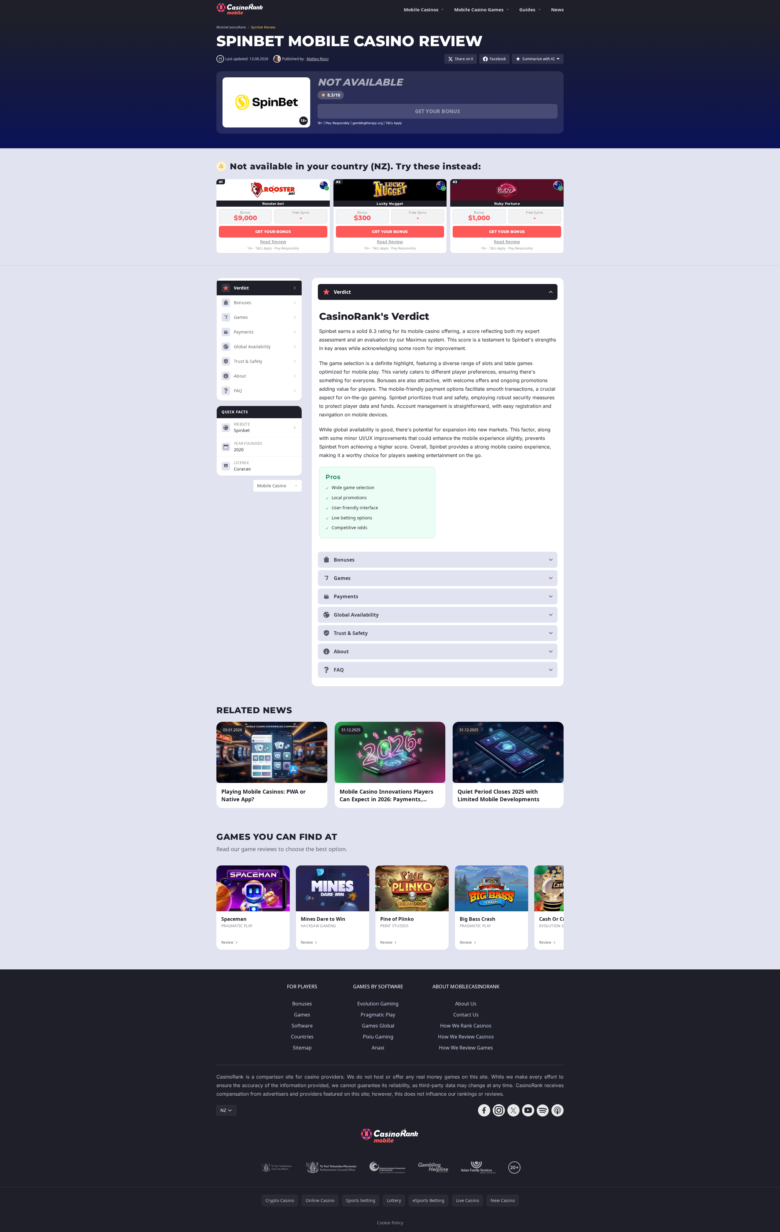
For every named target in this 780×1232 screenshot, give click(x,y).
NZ (223, 1110)
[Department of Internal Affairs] (276, 1167)
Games (302, 1014)
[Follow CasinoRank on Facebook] (484, 1110)
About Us (465, 1003)
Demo (437, 872)
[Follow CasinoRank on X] (513, 1110)
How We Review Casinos (466, 1036)
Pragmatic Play (378, 1014)
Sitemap (302, 1047)
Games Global (378, 1025)
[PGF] (387, 1167)
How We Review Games (466, 1047)
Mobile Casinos (421, 9)
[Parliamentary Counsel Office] (331, 1167)
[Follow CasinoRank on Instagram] (499, 1110)
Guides (527, 9)
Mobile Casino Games (478, 9)
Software (302, 1025)
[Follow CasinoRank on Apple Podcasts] (557, 1110)
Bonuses (302, 1003)
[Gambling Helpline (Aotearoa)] (433, 1167)
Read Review (273, 242)
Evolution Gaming (378, 1003)
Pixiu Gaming (378, 1036)
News (557, 9)
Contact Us (466, 1014)
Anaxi (378, 1047)
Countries (302, 1036)
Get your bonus (437, 111)
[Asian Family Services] (478, 1167)
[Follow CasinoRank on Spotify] (543, 1110)
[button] (437, 292)
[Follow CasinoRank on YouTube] (528, 1110)
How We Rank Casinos (465, 1025)
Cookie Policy (390, 1223)
